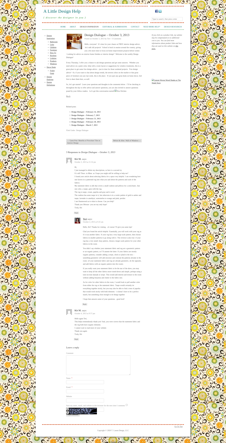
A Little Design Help (62, 11)
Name (69, 378)
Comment (69, 353)
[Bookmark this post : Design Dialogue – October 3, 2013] (96, 101)
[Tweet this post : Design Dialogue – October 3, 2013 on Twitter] (89, 101)
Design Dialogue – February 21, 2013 (86, 119)
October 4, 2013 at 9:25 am (93, 222)
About (73, 27)
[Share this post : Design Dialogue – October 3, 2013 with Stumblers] (81, 101)
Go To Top (178, 426)
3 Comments (116, 39)
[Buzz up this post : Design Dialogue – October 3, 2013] (74, 101)
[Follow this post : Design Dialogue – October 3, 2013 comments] (92, 101)
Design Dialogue (82, 130)
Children (53, 47)
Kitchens (53, 56)
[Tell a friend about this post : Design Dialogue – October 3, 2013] (99, 101)
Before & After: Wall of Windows (127, 141)
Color (52, 45)
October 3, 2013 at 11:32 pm (85, 162)
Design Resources (173, 27)
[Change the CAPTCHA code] (67, 410)
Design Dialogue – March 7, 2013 (84, 125)
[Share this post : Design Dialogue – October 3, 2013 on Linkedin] (78, 101)
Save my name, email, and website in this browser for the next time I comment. (95, 406)
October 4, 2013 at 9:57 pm (85, 314)
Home (63, 27)
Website (69, 396)
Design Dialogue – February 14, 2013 (86, 112)
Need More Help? (151, 27)
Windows (53, 64)
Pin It (68, 96)
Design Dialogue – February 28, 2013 (86, 122)
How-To (53, 53)
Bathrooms (54, 42)
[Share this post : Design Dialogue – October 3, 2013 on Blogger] (67, 101)
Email (69, 387)
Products (53, 61)
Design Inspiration (89, 27)
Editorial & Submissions (115, 27)
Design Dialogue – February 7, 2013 (85, 115)
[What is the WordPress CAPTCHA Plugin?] (81, 414)
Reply (76, 213)
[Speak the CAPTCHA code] (67, 413)
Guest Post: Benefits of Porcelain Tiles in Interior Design (83, 142)
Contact (135, 27)
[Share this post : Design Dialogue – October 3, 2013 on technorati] (85, 101)
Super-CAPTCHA (118, 442)
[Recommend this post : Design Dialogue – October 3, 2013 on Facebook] (71, 101)
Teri (108, 39)
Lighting (53, 58)
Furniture (53, 50)
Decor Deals (51, 67)
